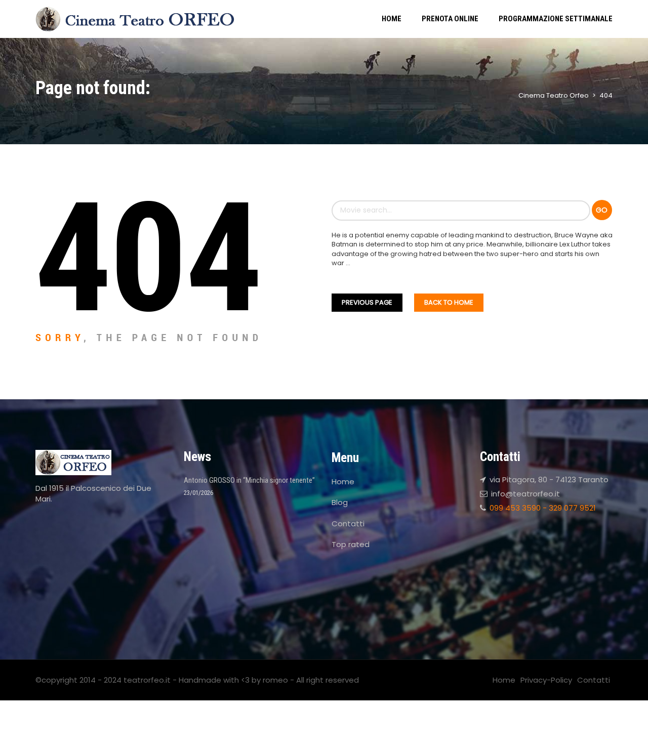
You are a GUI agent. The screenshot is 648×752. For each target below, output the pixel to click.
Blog (340, 502)
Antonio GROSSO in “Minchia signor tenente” (249, 480)
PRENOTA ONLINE (450, 18)
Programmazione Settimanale (556, 18)
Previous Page (367, 302)
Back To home (448, 302)
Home (391, 18)
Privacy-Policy (546, 680)
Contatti (348, 523)
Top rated (351, 544)
